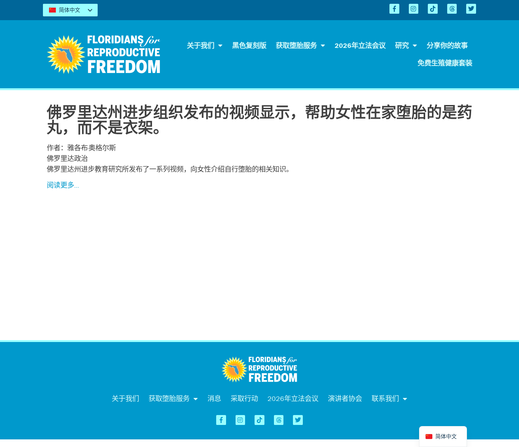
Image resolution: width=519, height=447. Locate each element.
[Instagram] (414, 9)
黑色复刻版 (249, 45)
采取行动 (244, 398)
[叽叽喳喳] (471, 9)
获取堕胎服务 (296, 45)
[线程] (452, 9)
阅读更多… (63, 185)
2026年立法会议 (360, 45)
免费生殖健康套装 (445, 63)
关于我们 (200, 45)
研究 (402, 45)
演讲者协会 (345, 398)
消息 (214, 398)
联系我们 (385, 398)
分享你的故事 (447, 45)
